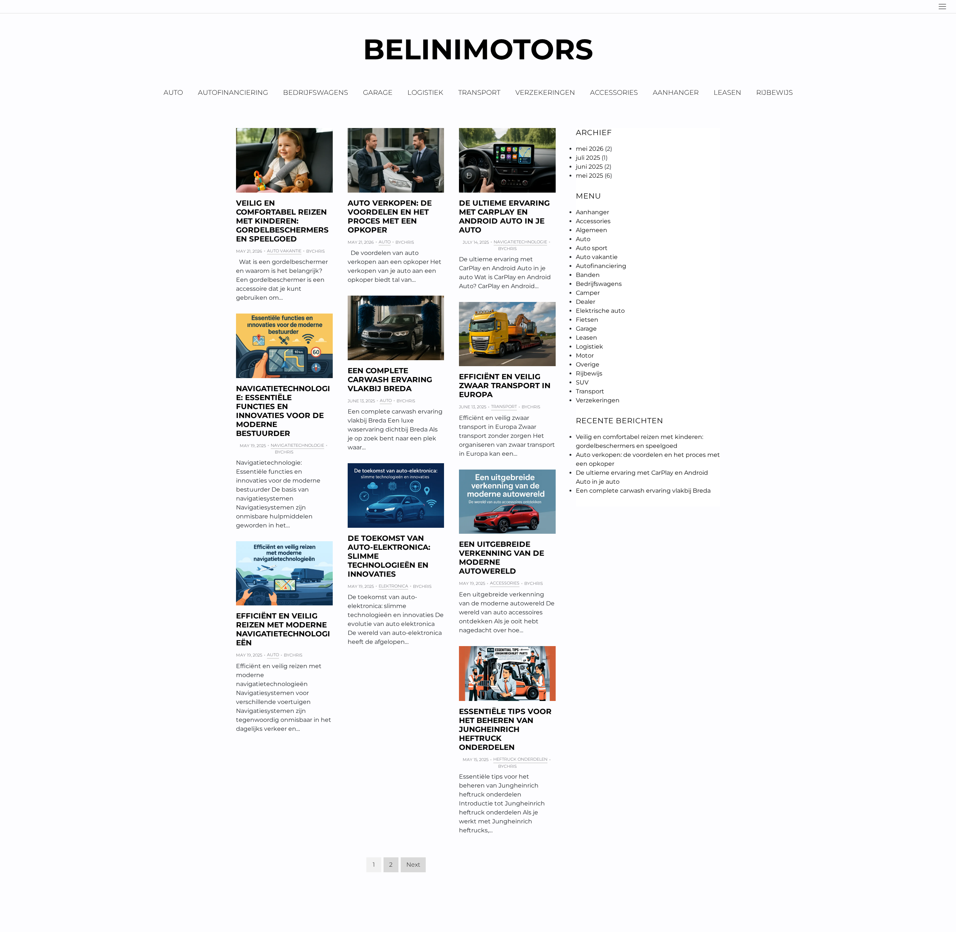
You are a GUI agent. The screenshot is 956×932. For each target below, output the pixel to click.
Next (413, 864)
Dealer (585, 301)
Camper (588, 292)
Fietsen (587, 319)
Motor (585, 355)
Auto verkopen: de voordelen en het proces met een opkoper (390, 216)
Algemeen (591, 230)
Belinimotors (478, 49)
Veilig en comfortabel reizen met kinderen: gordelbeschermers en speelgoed (282, 221)
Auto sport (592, 248)
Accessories (614, 92)
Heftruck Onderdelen (520, 759)
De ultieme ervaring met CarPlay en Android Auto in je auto (504, 216)
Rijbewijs (774, 92)
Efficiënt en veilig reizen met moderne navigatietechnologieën (283, 629)
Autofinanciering (233, 92)
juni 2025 (589, 166)
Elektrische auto (600, 310)
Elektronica (393, 586)
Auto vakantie (284, 250)
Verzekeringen (545, 92)
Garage (377, 92)
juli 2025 (588, 157)
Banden (588, 274)
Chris (318, 251)
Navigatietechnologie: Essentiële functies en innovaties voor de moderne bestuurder (283, 411)
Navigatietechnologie (520, 241)
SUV (582, 382)
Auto (173, 92)
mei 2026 (589, 148)
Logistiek (425, 92)
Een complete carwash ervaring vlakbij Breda (390, 379)
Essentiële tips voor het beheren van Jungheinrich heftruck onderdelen (505, 729)
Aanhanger (676, 92)
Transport (479, 92)
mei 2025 (589, 175)
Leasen (727, 92)
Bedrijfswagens (315, 92)
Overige (587, 364)
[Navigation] (942, 6)
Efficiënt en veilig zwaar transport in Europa (504, 385)
